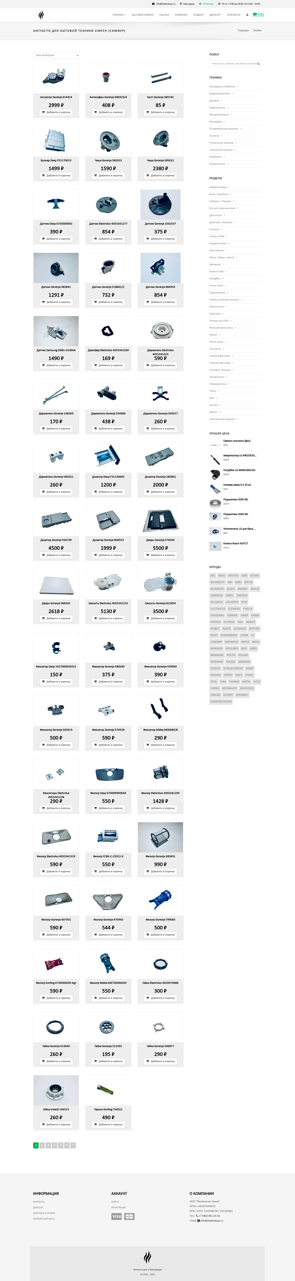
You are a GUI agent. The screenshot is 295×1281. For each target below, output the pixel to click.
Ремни (213, 334)
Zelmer (228, 695)
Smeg (238, 675)
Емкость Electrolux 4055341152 (108, 603)
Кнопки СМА (216, 236)
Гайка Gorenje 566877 (160, 1046)
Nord (253, 648)
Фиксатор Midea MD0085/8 (160, 729)
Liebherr (216, 642)
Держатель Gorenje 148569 (56, 413)
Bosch (231, 588)
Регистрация (118, 1207)
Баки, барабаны (218, 194)
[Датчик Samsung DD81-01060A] (56, 331)
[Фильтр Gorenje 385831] (160, 837)
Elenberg (234, 608)
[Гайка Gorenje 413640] (56, 1027)
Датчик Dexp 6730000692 (56, 223)
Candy (230, 595)
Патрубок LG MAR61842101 (239, 470)
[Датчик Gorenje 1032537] (160, 205)
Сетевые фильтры (219, 356)
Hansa (255, 615)
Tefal (214, 681)
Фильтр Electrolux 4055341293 (160, 793)
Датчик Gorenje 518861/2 (108, 287)
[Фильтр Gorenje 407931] (56, 901)
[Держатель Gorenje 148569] (56, 394)
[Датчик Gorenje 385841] (56, 268)
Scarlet (215, 668)
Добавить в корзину (58, 112)
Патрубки (215, 278)
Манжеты (215, 264)
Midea (245, 642)
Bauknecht (218, 582)
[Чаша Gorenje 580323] (108, 141)
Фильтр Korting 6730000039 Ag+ (56, 983)
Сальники (215, 348)
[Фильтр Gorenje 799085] (160, 901)
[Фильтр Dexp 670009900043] (108, 774)
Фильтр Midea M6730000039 (108, 983)
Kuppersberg (229, 635)
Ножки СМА (216, 271)
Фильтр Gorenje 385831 (160, 856)
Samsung (244, 661)
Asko (244, 575)
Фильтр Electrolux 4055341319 (56, 856)
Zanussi (215, 695)
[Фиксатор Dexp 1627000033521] (56, 647)
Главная (243, 30)
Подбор (198, 14)
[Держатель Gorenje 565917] (160, 394)
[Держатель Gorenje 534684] (108, 394)
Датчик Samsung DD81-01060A (56, 350)
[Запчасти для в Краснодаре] (41, 15)
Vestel (246, 681)
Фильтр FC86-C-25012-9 (108, 856)
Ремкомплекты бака (221, 327)
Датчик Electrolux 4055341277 (108, 223)
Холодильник (217, 163)
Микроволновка (219, 114)
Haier (244, 615)
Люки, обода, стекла (221, 257)
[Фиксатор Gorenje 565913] (56, 711)
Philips (231, 655)
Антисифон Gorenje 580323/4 (108, 97)
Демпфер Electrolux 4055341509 (108, 350)
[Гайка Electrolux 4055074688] (160, 964)
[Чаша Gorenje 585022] (160, 141)
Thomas (234, 681)
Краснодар (188, 4)
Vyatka (215, 688)
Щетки (213, 412)
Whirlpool (247, 688)
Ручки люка (216, 341)
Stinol (249, 675)
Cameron (217, 595)
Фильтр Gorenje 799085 (160, 919)
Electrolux (218, 608)
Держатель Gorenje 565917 (160, 413)
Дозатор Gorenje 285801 (160, 476)
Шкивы (213, 405)
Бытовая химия (142, 14)
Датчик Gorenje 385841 (56, 287)
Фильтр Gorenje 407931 (56, 919)
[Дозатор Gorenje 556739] (56, 521)
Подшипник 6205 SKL (235, 499)
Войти (115, 1202)
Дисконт (215, 14)
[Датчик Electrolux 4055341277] (108, 205)
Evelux (247, 608)
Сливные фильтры (220, 363)
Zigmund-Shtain (221, 701)
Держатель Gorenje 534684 (108, 413)
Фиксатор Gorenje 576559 (108, 729)
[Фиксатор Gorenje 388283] (108, 647)
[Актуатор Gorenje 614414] (56, 78)
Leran (244, 635)
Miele (255, 642)
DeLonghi (217, 602)
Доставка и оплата (44, 1213)
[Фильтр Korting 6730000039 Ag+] (56, 964)
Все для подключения (222, 208)
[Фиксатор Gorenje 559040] (160, 647)
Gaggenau (217, 615)
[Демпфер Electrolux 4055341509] (108, 331)
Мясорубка (216, 121)
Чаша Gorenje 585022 (160, 160)
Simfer (228, 675)
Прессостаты (216, 306)
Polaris (243, 655)
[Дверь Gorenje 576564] (160, 521)
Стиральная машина (221, 142)
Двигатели (215, 215)
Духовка (214, 100)
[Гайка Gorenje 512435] (108, 1027)
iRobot (215, 628)
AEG (213, 575)
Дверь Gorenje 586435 (56, 603)
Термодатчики (218, 384)
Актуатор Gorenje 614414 (56, 97)
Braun (255, 588)
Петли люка (216, 285)
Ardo (221, 575)
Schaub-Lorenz (233, 668)
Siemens (216, 675)
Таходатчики (217, 377)
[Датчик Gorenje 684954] (160, 268)
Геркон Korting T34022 (108, 1109)
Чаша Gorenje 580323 (108, 160)
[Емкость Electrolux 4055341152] (108, 584)
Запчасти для (147, 1270)
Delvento (232, 602)
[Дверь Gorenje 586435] (56, 584)
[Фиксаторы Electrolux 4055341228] (56, 774)
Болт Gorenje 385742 (160, 97)
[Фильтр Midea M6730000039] (108, 964)
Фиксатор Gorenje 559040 (160, 666)
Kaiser (227, 628)
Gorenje (232, 615)
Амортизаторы (217, 187)
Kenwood (240, 628)
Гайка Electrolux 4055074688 (160, 983)
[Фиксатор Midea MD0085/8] (160, 711)
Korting (254, 628)
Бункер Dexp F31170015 (56, 160)
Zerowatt (242, 695)
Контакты (233, 14)
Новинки (181, 14)
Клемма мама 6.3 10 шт (237, 484)
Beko (238, 582)
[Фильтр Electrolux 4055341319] (56, 837)
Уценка (164, 14)
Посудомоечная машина (223, 128)
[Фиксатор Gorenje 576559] (108, 711)
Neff (244, 648)
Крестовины (216, 250)
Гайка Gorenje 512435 (108, 1046)
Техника (118, 14)
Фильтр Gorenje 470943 (108, 919)
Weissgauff (229, 688)
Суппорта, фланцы (220, 370)
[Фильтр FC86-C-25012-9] (108, 837)
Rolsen (230, 661)
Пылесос (214, 135)
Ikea (240, 622)
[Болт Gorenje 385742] (160, 78)
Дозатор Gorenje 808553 (108, 540)
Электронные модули (222, 419)
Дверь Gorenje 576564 (160, 540)
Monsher (217, 648)
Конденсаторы (217, 243)
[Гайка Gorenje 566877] (160, 1027)
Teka (223, 681)
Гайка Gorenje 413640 (56, 1046)
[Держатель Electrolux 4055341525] (160, 331)
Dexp (244, 602)
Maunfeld (231, 642)
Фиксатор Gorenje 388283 (108, 666)
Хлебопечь (215, 156)
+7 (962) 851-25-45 (209, 1216)
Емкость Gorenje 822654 (160, 603)
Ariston (233, 575)
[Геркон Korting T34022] (108, 1090)
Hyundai (229, 622)
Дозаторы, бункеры (220, 222)
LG (252, 635)
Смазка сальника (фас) (236, 440)
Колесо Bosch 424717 (235, 543)
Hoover (216, 622)
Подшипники (217, 292)
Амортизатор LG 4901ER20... (240, 455)
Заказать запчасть (43, 1219)
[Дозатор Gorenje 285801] (160, 458)
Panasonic (217, 655)
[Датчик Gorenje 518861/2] (108, 268)
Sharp (249, 668)
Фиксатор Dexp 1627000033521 (56, 666)
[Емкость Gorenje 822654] (160, 584)
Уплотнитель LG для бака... (239, 528)
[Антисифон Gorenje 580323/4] (108, 78)
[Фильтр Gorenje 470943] (108, 901)
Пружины (215, 313)
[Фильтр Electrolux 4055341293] (160, 774)
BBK (230, 582)
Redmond (217, 661)
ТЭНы (212, 391)
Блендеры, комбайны (222, 86)
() (260, 14)
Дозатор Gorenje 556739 (56, 540)
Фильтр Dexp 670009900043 (108, 793)
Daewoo (242, 595)
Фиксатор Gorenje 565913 (56, 729)
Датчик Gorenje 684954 (160, 287)
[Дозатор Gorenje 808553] (108, 521)
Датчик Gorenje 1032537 (160, 223)
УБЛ (211, 398)
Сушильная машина (221, 149)
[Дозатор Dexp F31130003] (108, 458)
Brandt (243, 588)
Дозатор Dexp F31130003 (108, 476)
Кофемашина (217, 107)
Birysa (248, 582)
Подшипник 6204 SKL (235, 514)
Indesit (250, 622)
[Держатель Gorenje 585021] (56, 458)
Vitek (256, 681)
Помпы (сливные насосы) (224, 299)
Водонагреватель (219, 93)
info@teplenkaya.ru (211, 1220)
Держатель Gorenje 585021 (56, 476)
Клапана (214, 229)
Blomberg (217, 588)
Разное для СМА (219, 320)
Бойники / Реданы (220, 201)
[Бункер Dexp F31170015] (56, 141)
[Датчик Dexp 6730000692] (56, 205)
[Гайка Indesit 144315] (56, 1090)
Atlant (254, 575)
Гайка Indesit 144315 (56, 1109)
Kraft (214, 635)
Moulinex (232, 648)
